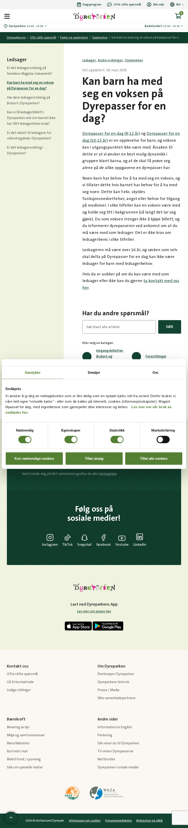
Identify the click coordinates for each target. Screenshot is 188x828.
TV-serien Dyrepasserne (115, 751)
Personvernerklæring (118, 820)
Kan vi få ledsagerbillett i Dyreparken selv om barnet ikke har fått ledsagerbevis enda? (31, 118)
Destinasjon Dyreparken (115, 674)
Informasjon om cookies (85, 820)
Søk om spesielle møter (25, 767)
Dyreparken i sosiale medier (118, 767)
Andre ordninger (110, 60)
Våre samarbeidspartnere (116, 698)
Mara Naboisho (18, 743)
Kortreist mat (17, 751)
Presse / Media (108, 690)
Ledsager (89, 60)
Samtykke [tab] (33, 372)
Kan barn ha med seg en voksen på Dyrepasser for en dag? (30, 85)
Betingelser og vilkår (149, 820)
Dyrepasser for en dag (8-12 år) (111, 133)
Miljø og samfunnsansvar (26, 735)
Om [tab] (155, 372)
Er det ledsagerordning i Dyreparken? (25, 150)
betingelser (108, 474)
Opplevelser (100, 37)
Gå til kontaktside (20, 682)
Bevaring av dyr (18, 727)
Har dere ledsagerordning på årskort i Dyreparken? (28, 100)
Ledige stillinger (19, 690)
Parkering (104, 735)
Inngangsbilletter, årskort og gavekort (110, 356)
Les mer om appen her (94, 611)
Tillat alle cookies (154, 458)
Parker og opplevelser (74, 37)
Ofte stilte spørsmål (43, 37)
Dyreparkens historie (113, 682)
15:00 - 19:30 (162, 26)
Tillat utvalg (94, 458)
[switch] (70, 439)
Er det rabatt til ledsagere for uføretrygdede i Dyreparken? (29, 136)
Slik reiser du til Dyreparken (118, 743)
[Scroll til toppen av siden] (11, 817)
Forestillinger (156, 356)
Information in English (114, 727)
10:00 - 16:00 (26, 26)
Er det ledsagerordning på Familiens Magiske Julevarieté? (29, 71)
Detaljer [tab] (94, 372)
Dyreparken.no (16, 37)
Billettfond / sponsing (24, 759)
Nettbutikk (106, 759)
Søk (169, 327)
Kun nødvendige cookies (34, 458)
